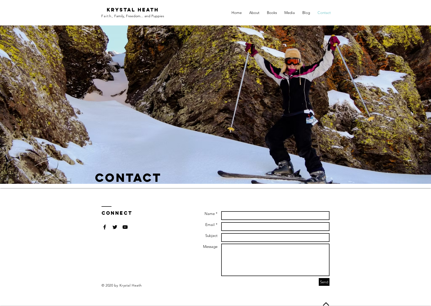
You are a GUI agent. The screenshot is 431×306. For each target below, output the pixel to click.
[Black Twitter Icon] (115, 227)
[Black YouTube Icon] (125, 227)
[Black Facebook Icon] (105, 227)
